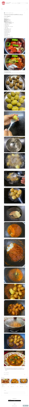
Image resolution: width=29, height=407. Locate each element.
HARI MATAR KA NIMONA (23, 384)
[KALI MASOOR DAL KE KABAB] (5, 381)
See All (27, 377)
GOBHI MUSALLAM (13, 384)
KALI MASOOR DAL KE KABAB (4, 384)
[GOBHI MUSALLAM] (14, 381)
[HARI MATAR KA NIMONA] (24, 381)
